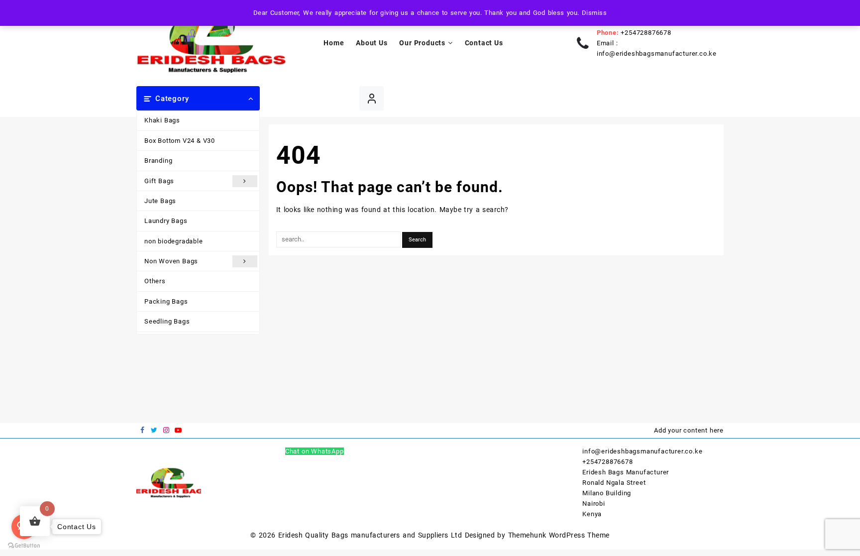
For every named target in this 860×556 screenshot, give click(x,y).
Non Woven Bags (171, 261)
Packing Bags (166, 301)
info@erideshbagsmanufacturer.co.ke (657, 53)
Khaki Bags (162, 120)
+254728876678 (646, 32)
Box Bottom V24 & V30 (179, 140)
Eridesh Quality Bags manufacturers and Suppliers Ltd (370, 535)
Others (155, 281)
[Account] (371, 98)
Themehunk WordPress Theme (559, 535)
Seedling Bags (167, 321)
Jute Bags (160, 201)
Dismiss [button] (594, 12)
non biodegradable (173, 241)
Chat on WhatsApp (314, 451)
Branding (158, 160)
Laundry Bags (166, 220)
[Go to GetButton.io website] (24, 546)
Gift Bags (159, 181)
